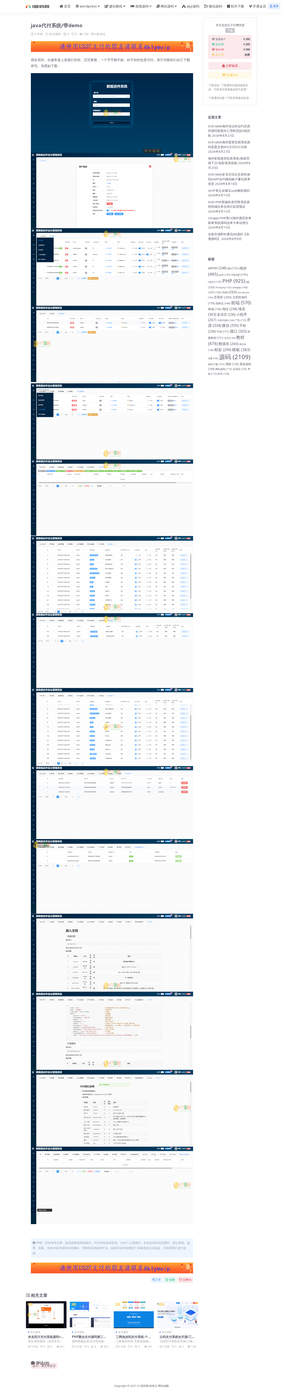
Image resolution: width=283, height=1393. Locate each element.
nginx (214, 282)
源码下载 (216, 364)
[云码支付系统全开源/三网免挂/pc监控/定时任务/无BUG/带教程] (177, 1314)
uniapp (240, 287)
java (224, 274)
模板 (241, 349)
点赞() (187, 1279)
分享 (158, 1279)
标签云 (153, 1386)
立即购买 (232, 66)
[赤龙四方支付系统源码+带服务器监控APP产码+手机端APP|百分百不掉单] (46, 1314)
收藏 (172, 1279)
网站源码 (167, 6)
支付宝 (229, 338)
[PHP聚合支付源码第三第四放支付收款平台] (90, 1314)
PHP (233, 280)
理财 (232, 364)
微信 (230, 325)
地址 (229, 309)
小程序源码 (225, 320)
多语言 (226, 314)
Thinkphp (223, 287)
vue (229, 292)
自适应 (240, 369)
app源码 (193, 6)
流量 (213, 358)
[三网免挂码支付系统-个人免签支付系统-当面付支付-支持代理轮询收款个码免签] (134, 1314)
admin (217, 267)
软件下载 (237, 6)
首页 (67, 6)
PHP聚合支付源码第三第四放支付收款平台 (89, 1339)
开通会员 (259, 6)
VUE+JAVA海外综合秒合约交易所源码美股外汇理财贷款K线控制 (229, 131)
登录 (275, 6)
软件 (223, 374)
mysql (239, 274)
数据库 (228, 343)
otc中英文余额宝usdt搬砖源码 (229, 190)
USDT (214, 292)
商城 (214, 309)
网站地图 (163, 1386)
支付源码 (55, 34)
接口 (238, 331)
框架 (222, 349)
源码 (234, 357)
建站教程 (115, 6)
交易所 (223, 297)
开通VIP (232, 75)
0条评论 (100, 34)
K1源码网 (143, 1386)
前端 (241, 303)
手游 (222, 331)
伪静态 (222, 303)
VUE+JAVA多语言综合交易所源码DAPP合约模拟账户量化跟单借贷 (229, 179)
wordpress (88, 6)
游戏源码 (142, 6)
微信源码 (215, 6)
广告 (240, 320)
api (232, 268)
